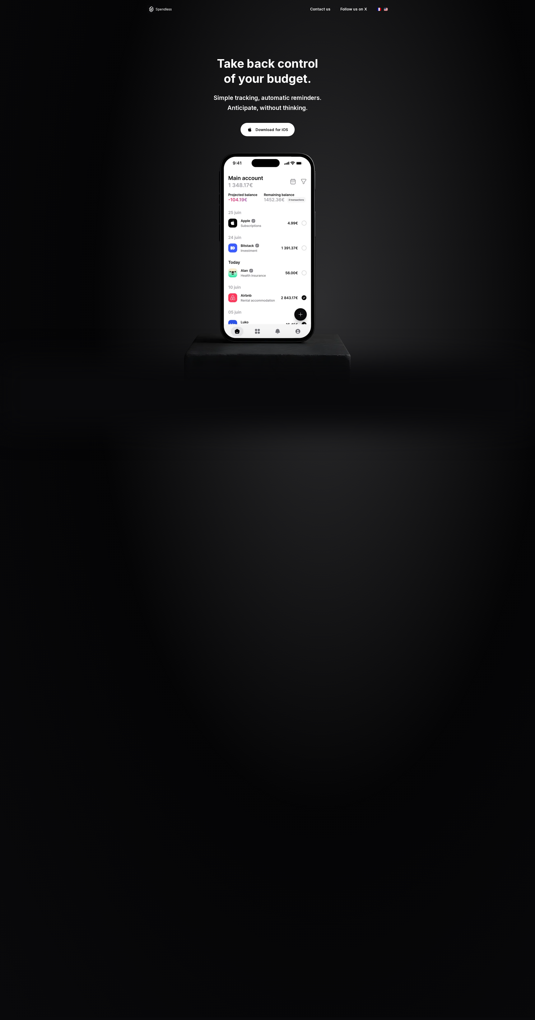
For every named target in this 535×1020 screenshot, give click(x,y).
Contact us (320, 9)
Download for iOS (272, 129)
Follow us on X (353, 9)
